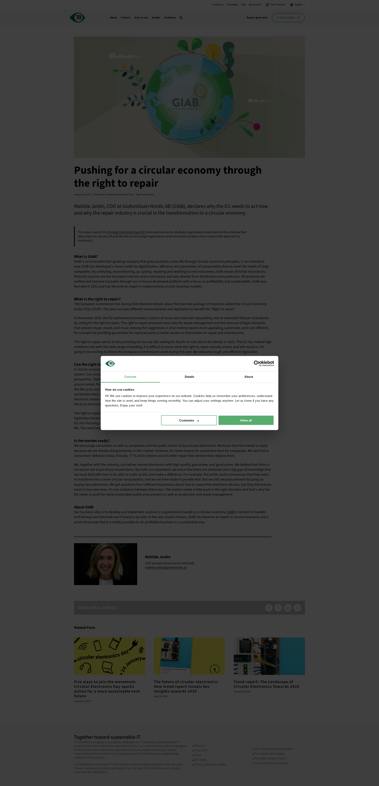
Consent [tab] (130, 376)
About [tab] (248, 376)
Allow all (246, 420)
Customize (186, 420)
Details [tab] (189, 376)
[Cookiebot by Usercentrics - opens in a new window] (256, 364)
